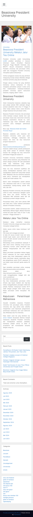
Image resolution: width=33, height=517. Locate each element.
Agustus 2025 (7, 393)
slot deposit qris (8, 483)
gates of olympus (8, 479)
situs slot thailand (8, 478)
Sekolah (5, 460)
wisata (5, 470)
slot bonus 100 (7, 485)
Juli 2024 (6, 429)
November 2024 (8, 416)
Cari (4, 336)
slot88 (5, 61)
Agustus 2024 (7, 425)
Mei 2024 (6, 435)
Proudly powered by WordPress (12, 513)
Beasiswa (6, 450)
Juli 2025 (6, 396)
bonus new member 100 (10, 495)
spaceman (6, 481)
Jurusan (5, 453)
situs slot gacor (8, 489)
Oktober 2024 (7, 419)
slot (4, 493)
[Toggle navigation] (4, 4)
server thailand (7, 318)
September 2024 (8, 422)
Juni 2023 (6, 438)
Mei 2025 (6, 402)
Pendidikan (6, 457)
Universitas (6, 47)
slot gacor (6, 491)
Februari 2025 (7, 406)
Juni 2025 (6, 399)
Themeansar (17, 514)
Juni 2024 (6, 432)
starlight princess (8, 497)
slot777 (5, 487)
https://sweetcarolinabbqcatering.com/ (14, 147)
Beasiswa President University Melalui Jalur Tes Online (15, 52)
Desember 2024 (8, 412)
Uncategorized (7, 463)
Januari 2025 (7, 409)
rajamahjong (7, 501)
